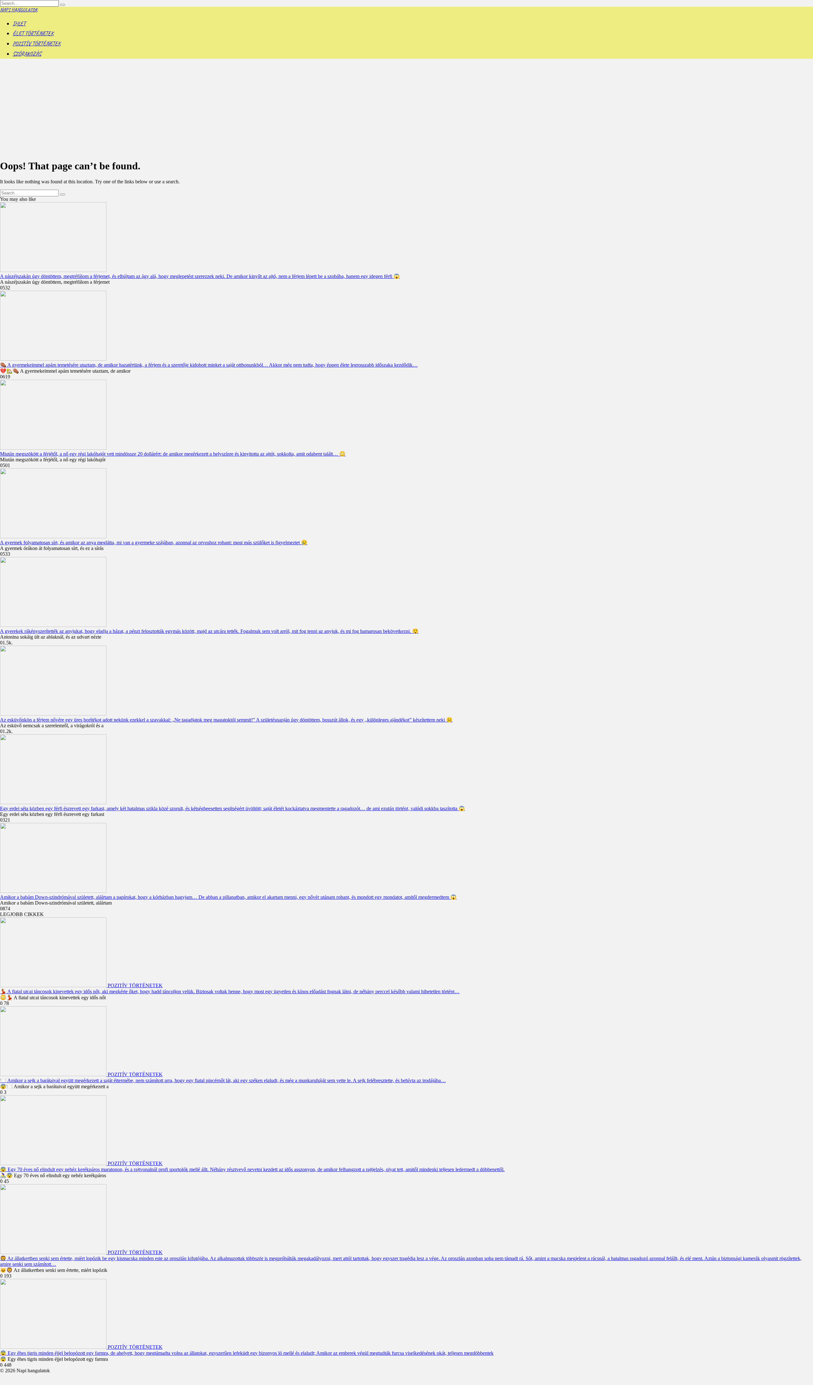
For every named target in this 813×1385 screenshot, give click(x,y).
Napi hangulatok (18, 10)
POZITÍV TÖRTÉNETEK (37, 43)
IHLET (19, 23)
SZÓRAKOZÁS (27, 53)
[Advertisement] (406, 108)
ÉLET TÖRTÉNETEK (33, 33)
